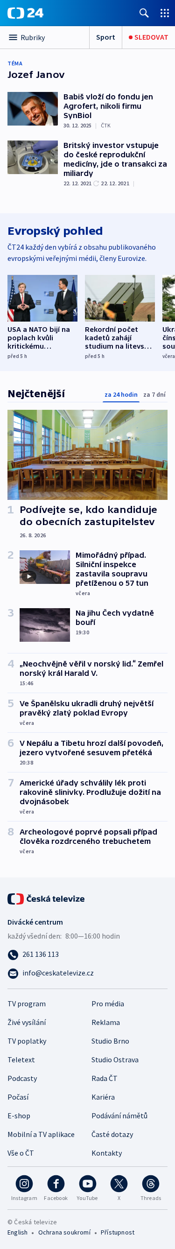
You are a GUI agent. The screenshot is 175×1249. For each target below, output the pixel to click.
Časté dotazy (112, 1134)
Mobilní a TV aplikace (41, 1134)
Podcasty (22, 1078)
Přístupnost (117, 1232)
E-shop (18, 1115)
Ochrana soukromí (64, 1232)
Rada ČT (104, 1078)
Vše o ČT (20, 1153)
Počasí (17, 1097)
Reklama (105, 1022)
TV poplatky (26, 1041)
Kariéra (103, 1097)
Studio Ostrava (115, 1059)
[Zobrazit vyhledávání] (144, 13)
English (17, 1232)
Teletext (21, 1059)
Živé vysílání (26, 1022)
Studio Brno (110, 1041)
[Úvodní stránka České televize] (46, 898)
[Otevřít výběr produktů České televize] (164, 13)
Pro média (107, 1003)
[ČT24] (25, 13)
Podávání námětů (119, 1115)
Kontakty (106, 1153)
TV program (26, 1003)
